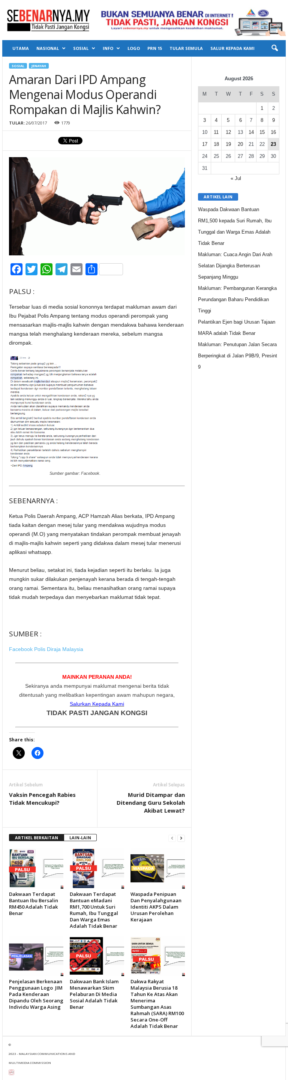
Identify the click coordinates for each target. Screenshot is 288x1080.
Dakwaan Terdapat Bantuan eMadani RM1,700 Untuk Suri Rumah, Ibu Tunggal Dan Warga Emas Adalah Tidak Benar (94, 910)
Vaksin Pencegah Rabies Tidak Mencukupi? (42, 798)
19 (228, 144)
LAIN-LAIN (80, 837)
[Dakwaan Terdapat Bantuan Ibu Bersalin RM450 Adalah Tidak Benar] (36, 868)
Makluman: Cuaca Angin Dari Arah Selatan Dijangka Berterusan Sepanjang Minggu (235, 266)
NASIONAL (47, 48)
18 (216, 144)
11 (216, 132)
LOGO (134, 48)
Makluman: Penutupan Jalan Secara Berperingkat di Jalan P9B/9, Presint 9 (237, 356)
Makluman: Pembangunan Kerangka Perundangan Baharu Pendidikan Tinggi (237, 299)
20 (240, 144)
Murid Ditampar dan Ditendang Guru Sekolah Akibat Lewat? (151, 802)
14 (251, 132)
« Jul (236, 178)
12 (228, 132)
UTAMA (20, 48)
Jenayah (39, 65)
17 (204, 144)
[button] (274, 48)
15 (262, 132)
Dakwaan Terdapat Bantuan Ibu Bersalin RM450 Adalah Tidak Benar (33, 903)
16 (273, 132)
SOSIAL (80, 48)
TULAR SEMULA (186, 48)
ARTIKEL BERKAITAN (36, 837)
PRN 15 (154, 48)
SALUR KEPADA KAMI (232, 48)
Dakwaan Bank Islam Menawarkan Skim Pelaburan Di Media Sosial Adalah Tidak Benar (94, 994)
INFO (108, 48)
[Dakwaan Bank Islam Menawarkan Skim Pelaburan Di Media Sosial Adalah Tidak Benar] (97, 956)
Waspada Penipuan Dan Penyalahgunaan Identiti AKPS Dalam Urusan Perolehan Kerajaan (156, 907)
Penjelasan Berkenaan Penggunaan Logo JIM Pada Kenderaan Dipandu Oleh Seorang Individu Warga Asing (36, 994)
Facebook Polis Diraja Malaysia (46, 649)
